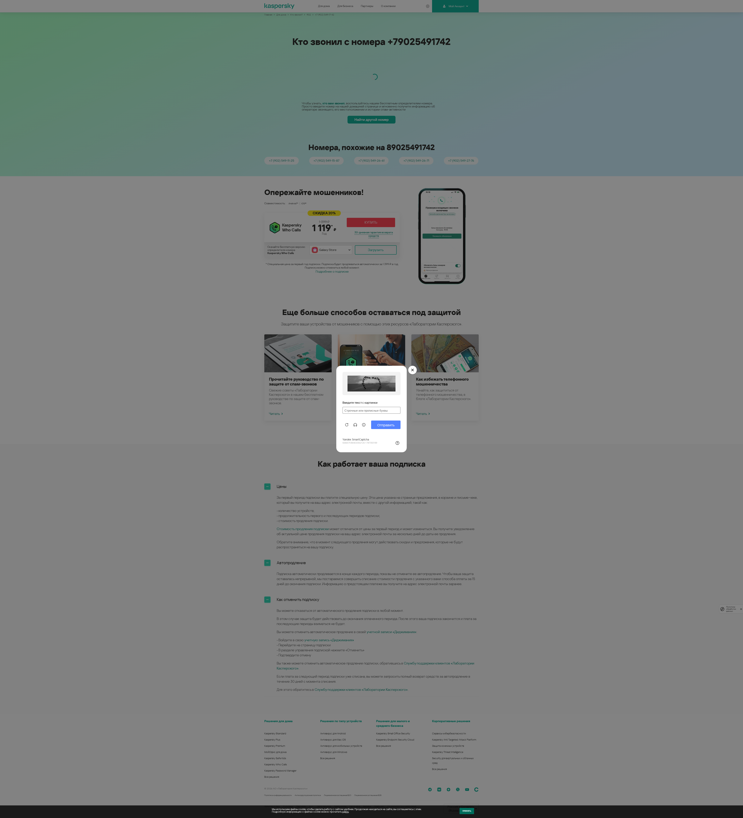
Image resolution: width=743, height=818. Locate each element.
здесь (345, 811)
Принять (466, 811)
